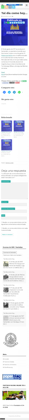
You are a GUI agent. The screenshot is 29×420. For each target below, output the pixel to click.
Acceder (6, 359)
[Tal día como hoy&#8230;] (6, 126)
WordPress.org (8, 367)
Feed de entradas (9, 362)
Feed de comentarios (10, 364)
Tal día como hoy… (6, 132)
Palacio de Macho (7, 55)
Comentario (6, 181)
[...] (23, 267)
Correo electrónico (8, 209)
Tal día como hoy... (9, 259)
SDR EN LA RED (9, 162)
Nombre (5, 202)
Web (3, 215)
